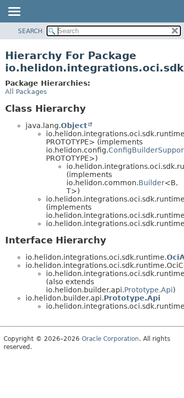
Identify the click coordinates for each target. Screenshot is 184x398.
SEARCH (30, 31)
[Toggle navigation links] (13, 12)
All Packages (26, 91)
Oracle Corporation (110, 338)
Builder (152, 183)
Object (74, 125)
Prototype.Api (148, 290)
